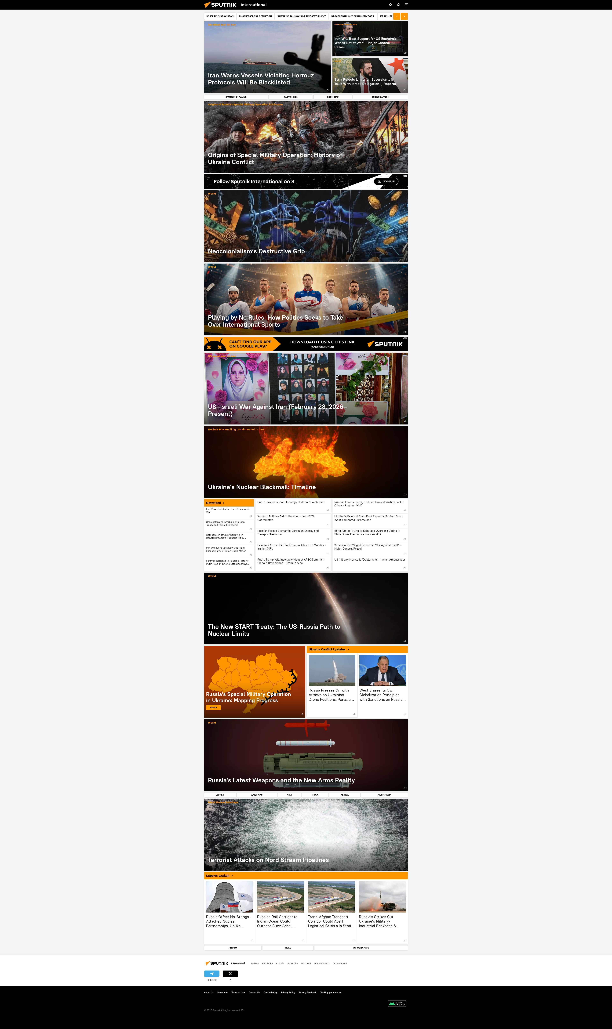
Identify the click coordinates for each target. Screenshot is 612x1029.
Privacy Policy (288, 992)
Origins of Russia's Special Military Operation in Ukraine (245, 104)
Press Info (222, 992)
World (337, 61)
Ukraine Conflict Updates (327, 649)
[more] (328, 90)
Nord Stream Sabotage (223, 802)
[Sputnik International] (221, 8)
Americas (267, 963)
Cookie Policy (270, 992)
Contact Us (254, 992)
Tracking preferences (330, 992)
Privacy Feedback (307, 992)
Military (306, 963)
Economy (292, 963)
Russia (280, 963)
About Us (209, 992)
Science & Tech (322, 963)
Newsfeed (213, 503)
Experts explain (217, 875)
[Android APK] (397, 1003)
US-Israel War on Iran (222, 25)
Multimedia (340, 963)
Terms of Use (238, 992)
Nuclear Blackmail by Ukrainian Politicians (236, 429)
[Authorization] (390, 5)
